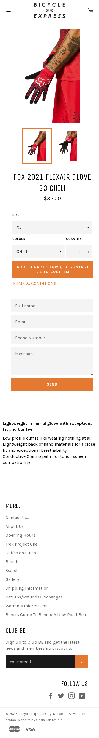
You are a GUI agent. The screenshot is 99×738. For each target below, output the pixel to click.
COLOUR (18, 239)
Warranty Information (27, 605)
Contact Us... (17, 517)
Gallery (12, 579)
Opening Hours (20, 535)
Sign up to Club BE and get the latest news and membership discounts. (42, 645)
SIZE (16, 215)
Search (12, 570)
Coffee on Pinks (21, 552)
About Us (15, 526)
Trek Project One (21, 544)
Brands (13, 561)
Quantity (74, 239)
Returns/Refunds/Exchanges (34, 597)
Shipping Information (27, 588)
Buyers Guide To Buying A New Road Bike (46, 614)
